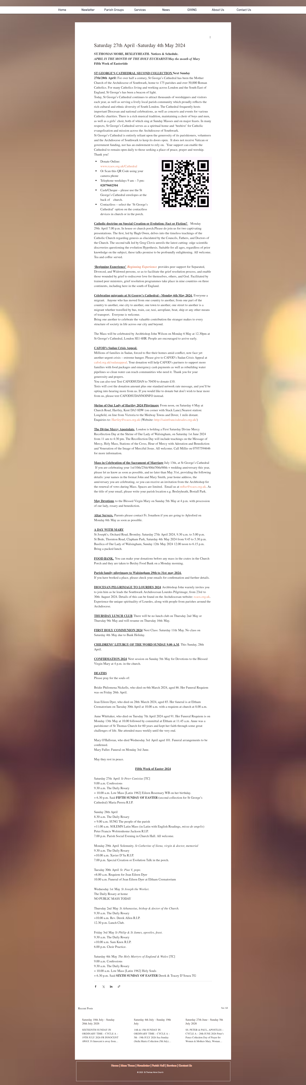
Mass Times (128, 1065)
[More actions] (210, 37)
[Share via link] (118, 986)
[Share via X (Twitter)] (103, 986)
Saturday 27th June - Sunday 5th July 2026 (204, 1021)
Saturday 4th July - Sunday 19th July (152, 1021)
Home (115, 1065)
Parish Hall (158, 1065)
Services (172, 1065)
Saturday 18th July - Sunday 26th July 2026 (98, 1021)
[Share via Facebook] (95, 986)
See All (224, 1007)
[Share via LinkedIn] (111, 986)
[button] (218, 10)
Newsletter (143, 1065)
